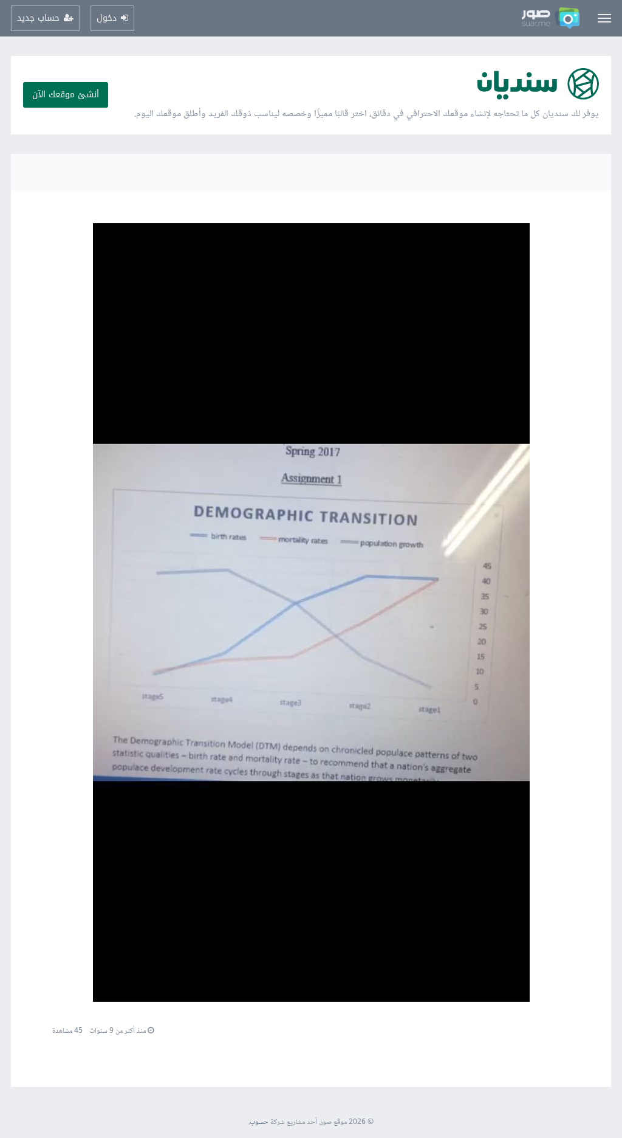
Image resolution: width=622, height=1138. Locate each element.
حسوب (259, 1122)
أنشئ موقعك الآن (65, 94)
